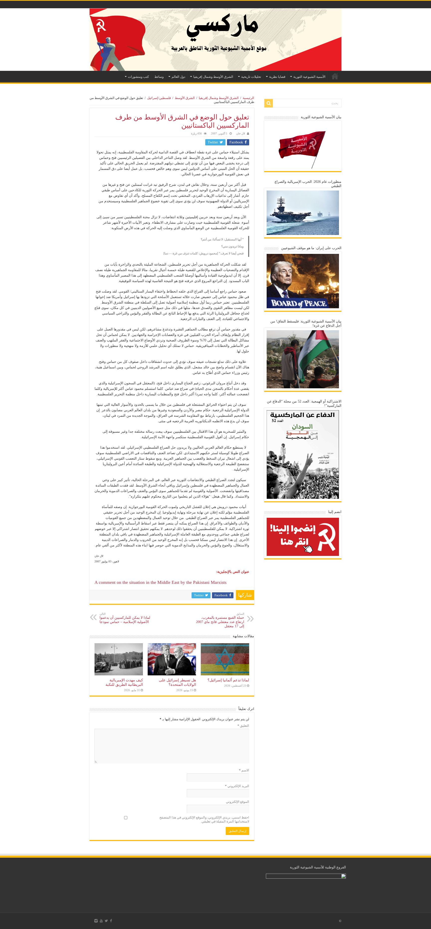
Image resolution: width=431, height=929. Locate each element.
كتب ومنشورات (138, 77)
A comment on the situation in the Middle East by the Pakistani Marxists (160, 582)
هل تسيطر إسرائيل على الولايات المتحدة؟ (177, 682)
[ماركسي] (215, 39)
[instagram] (96, 921)
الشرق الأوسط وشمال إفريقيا (213, 77)
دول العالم (178, 77)
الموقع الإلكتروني (237, 802)
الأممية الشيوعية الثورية (309, 77)
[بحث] (268, 103)
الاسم (244, 770)
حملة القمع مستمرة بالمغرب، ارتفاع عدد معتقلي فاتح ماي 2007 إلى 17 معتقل (220, 620)
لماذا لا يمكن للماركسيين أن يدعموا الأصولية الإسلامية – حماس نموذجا (125, 618)
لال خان (240, 133)
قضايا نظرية (277, 77)
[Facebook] (110, 921)
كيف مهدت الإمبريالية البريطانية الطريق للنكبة (124, 682)
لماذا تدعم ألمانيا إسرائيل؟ (228, 680)
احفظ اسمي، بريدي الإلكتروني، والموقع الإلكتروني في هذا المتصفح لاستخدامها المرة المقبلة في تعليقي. (204, 819)
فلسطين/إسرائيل (159, 98)
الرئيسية (334, 76)
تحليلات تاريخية (251, 77)
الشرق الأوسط (185, 98)
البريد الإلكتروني (237, 786)
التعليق (243, 725)
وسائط (159, 77)
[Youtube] (101, 921)
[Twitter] (106, 921)
